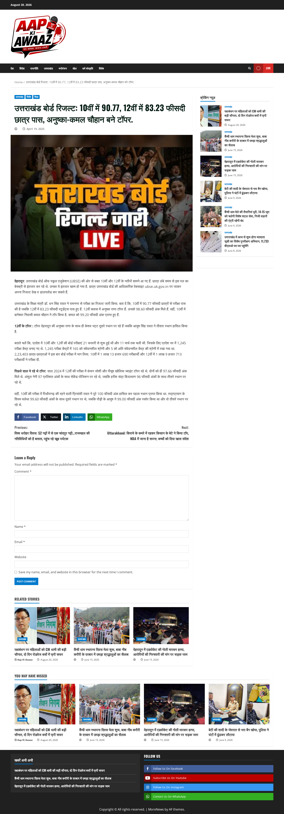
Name (20, 526)
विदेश (22, 68)
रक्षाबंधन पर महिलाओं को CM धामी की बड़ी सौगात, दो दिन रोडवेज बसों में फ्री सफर (40, 652)
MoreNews (156, 809)
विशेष (101, 68)
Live (268, 68)
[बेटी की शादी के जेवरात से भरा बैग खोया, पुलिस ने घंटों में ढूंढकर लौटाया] (239, 704)
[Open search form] (249, 68)
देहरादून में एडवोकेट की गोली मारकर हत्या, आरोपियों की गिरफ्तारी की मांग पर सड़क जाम (160, 652)
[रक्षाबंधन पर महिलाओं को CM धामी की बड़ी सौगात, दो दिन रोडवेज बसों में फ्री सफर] (42, 625)
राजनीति (34, 68)
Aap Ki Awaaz (25, 659)
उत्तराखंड (48, 68)
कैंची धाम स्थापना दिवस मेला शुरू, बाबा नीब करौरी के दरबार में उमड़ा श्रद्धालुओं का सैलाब (101, 652)
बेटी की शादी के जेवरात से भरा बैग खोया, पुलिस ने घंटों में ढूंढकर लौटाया (211, 191)
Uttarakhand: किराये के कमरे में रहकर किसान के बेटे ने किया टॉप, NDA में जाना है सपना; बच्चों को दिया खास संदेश (148, 433)
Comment (22, 471)
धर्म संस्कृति (87, 68)
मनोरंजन (63, 68)
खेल (75, 68)
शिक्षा (36, 97)
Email (19, 542)
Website (20, 557)
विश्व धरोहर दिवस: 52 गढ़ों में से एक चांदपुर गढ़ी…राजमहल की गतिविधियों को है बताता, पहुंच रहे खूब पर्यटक (52, 433)
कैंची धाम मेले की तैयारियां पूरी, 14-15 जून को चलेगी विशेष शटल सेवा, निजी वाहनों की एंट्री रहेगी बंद (211, 216)
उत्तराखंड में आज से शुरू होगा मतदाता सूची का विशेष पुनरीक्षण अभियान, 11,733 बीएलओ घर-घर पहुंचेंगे (211, 241)
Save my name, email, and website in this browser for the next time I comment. (76, 572)
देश (12, 68)
